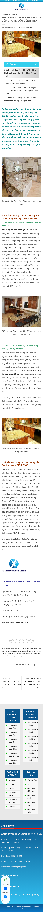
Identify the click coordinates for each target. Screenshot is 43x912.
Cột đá (11, 784)
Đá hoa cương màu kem (32, 744)
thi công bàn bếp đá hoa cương (27, 651)
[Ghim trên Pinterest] (28, 641)
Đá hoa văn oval (31, 796)
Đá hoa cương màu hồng (32, 737)
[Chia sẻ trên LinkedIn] (32, 641)
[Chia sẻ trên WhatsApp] (11, 641)
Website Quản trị (25, 27)
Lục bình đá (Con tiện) (13, 801)
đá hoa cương (12, 651)
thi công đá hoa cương (29, 653)
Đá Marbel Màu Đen (13, 726)
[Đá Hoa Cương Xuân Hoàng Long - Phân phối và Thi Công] (21, 6)
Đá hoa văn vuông (31, 810)
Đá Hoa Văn (32, 780)
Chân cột (12, 780)
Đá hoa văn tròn (31, 803)
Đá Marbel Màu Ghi (13, 740)
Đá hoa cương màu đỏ (32, 730)
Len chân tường (12, 794)
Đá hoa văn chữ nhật (31, 789)
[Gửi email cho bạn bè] (23, 641)
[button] (3, 6)
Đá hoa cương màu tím (32, 758)
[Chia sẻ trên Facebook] (15, 641)
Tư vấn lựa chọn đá (9, 14)
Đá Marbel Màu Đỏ (13, 733)
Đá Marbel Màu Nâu (13, 761)
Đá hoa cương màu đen (32, 723)
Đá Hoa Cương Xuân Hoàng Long (22, 894)
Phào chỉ (12, 807)
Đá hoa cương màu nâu (32, 751)
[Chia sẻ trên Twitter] (19, 641)
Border (29, 784)
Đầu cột (12, 788)
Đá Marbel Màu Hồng (13, 747)
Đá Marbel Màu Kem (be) (14, 754)
